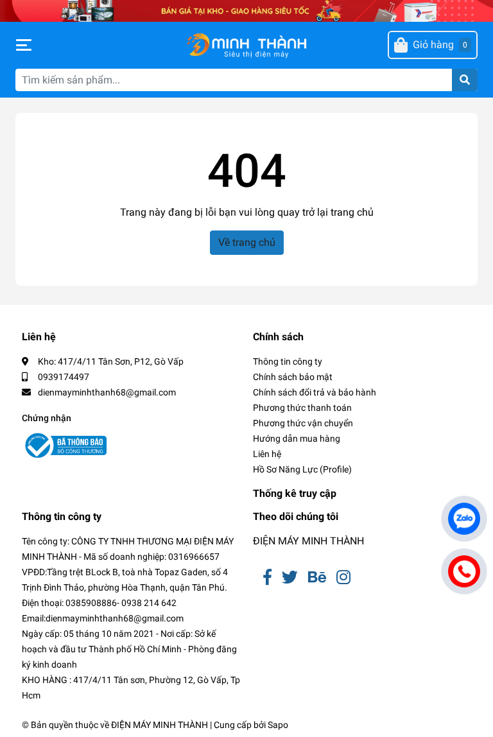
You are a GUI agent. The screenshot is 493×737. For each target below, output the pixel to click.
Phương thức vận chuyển (303, 423)
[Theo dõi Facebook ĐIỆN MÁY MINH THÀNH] (267, 577)
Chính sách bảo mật (293, 377)
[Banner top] (246, 10)
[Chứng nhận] (64, 445)
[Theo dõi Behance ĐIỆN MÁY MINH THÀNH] (317, 577)
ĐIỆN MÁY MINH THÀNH (308, 541)
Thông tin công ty (287, 361)
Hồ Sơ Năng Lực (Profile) (302, 469)
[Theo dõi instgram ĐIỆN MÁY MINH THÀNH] (343, 577)
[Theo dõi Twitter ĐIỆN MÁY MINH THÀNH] (290, 577)
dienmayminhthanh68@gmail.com (107, 392)
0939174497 (63, 377)
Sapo (278, 725)
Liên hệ (267, 454)
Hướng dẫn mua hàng (296, 438)
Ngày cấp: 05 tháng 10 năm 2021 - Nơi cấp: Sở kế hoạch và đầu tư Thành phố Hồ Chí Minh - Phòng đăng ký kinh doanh (129, 649)
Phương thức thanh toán (302, 408)
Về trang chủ (246, 242)
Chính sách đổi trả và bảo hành (314, 392)
